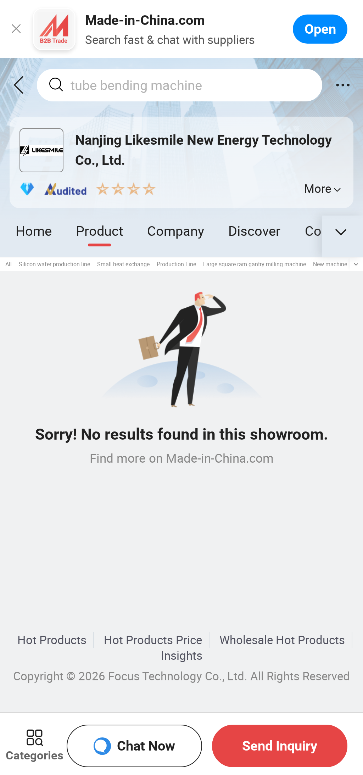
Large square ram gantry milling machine (254, 264)
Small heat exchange (123, 264)
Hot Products (51, 640)
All (8, 264)
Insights (181, 655)
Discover (254, 231)
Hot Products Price (153, 640)
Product (99, 231)
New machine (330, 264)
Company (175, 231)
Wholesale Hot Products (282, 640)
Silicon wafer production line (54, 264)
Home (34, 231)
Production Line (176, 264)
